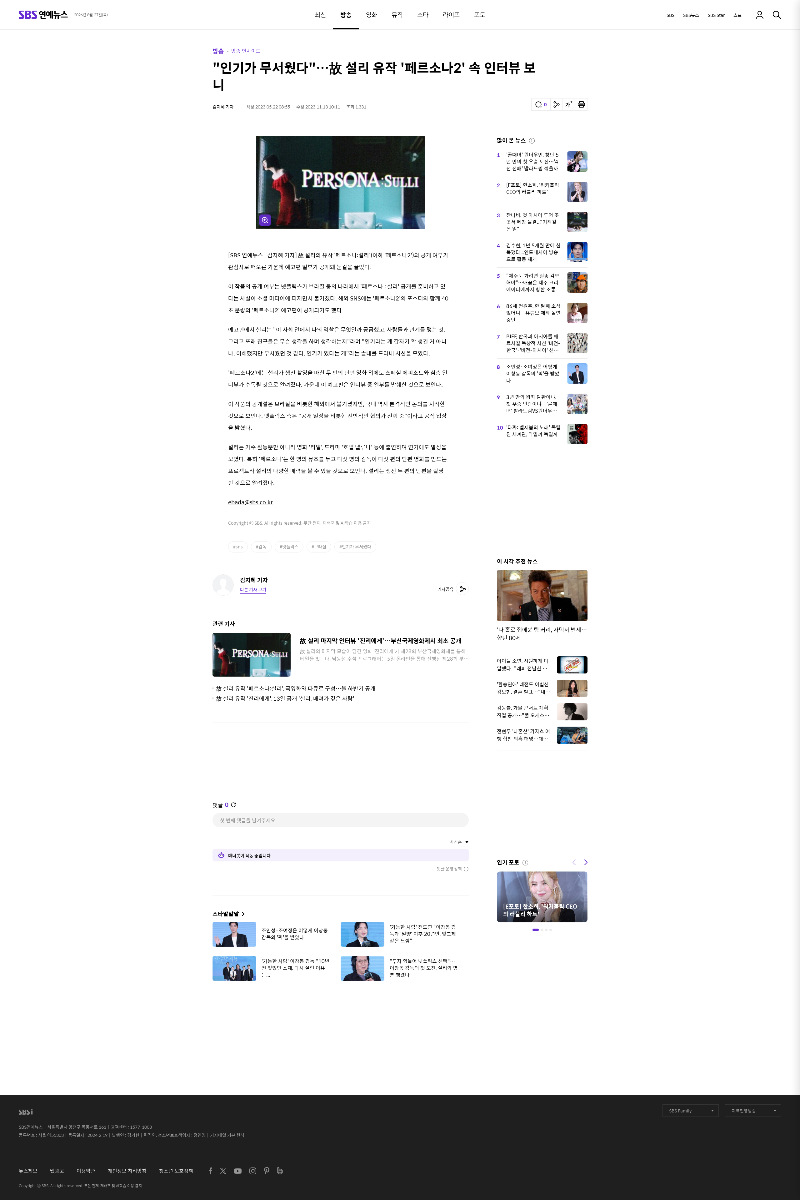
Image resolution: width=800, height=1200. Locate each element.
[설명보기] (532, 139)
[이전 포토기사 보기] (574, 862)
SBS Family (680, 1110)
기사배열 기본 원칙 (227, 1135)
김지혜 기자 (223, 106)
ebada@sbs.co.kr (250, 502)
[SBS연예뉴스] (43, 15)
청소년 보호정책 (176, 1171)
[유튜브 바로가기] (238, 1171)
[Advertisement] (340, 1017)
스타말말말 (225, 914)
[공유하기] (556, 104)
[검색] (777, 15)
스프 (737, 15)
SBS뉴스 (691, 15)
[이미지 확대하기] (265, 220)
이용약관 (86, 1171)
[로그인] (759, 15)
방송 (218, 51)
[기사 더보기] (241, 914)
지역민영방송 (744, 1110)
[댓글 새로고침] (233, 804)
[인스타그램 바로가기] (252, 1170)
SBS (670, 15)
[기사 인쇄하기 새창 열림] (581, 104)
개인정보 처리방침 (127, 1171)
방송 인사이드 (246, 51)
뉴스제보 (28, 1171)
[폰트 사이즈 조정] (568, 104)
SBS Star (716, 15)
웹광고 (57, 1171)
